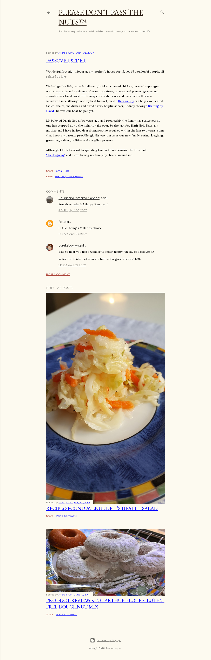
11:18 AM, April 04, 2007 (73, 233)
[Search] (162, 11)
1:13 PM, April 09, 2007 (72, 265)
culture (70, 176)
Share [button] (49, 170)
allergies (59, 176)
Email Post (62, 170)
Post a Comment (58, 274)
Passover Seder (66, 61)
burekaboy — (68, 245)
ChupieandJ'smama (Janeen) (79, 198)
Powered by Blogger (109, 640)
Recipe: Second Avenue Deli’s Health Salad (102, 508)
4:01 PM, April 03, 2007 (73, 210)
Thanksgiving (55, 155)
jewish (79, 176)
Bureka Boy (126, 101)
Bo (61, 222)
